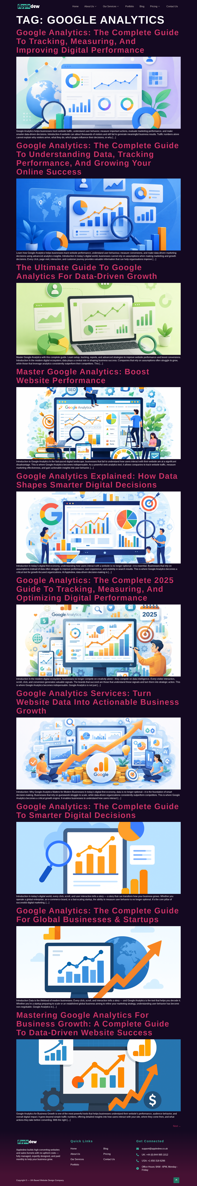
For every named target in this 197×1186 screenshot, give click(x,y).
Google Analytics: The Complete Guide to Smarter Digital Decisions (97, 811)
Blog (142, 6)
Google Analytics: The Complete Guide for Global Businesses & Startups (97, 915)
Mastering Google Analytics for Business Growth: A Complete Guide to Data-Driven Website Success (92, 1024)
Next (177, 1126)
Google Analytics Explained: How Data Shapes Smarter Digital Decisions (97, 480)
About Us (89, 6)
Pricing (153, 6)
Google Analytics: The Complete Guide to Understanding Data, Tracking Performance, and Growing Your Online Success (97, 158)
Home (75, 6)
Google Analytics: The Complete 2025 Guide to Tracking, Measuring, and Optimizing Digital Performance (95, 589)
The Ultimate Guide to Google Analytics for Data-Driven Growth (86, 272)
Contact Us (172, 6)
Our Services (109, 6)
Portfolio (129, 6)
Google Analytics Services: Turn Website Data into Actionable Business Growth (97, 702)
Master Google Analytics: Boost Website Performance (82, 376)
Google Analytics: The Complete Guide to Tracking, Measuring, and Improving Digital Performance (97, 41)
